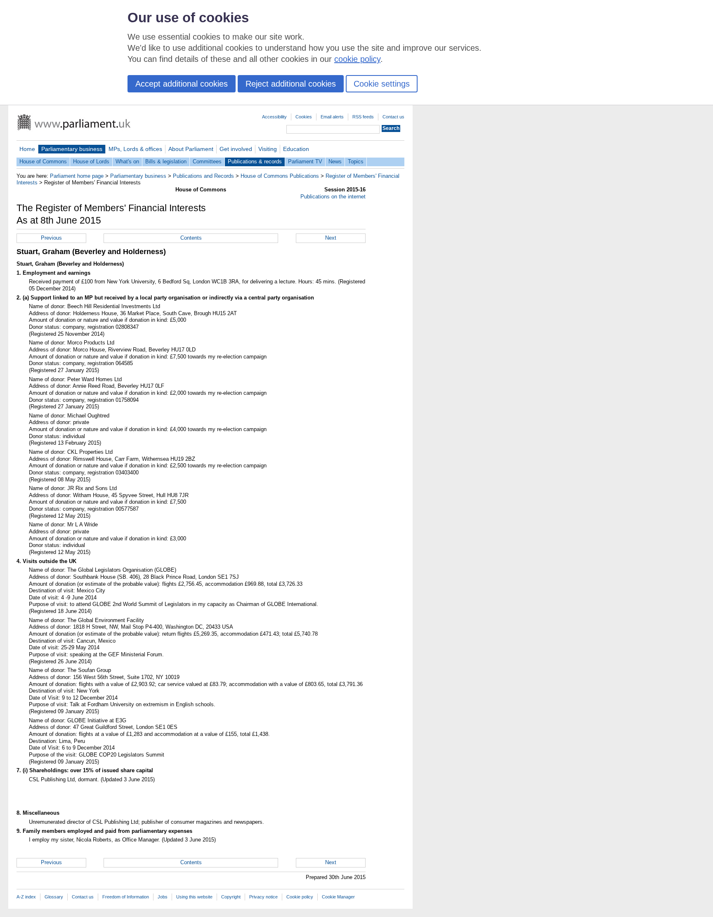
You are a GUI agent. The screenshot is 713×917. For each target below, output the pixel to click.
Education (296, 149)
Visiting (267, 149)
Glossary (54, 896)
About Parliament (190, 149)
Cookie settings (382, 83)
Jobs (163, 896)
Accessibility (274, 116)
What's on (127, 161)
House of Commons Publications (280, 176)
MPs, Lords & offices (135, 149)
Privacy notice (263, 896)
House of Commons (43, 161)
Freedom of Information (125, 896)
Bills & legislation (166, 161)
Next (330, 238)
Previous (51, 238)
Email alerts (332, 116)
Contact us (393, 116)
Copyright (231, 896)
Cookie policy (299, 896)
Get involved (236, 149)
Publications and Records (203, 176)
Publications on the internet (333, 196)
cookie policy (357, 59)
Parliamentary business (71, 149)
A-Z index (26, 896)
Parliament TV (305, 161)
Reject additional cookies (291, 83)
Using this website (194, 896)
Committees (207, 161)
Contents (191, 238)
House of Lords (91, 161)
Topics (356, 161)
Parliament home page (77, 176)
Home (27, 149)
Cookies (303, 116)
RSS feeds (363, 116)
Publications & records (255, 161)
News (335, 161)
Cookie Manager (338, 896)
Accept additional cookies (181, 83)
